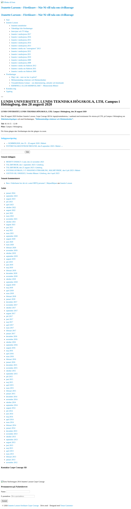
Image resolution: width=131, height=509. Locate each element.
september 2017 (12, 311)
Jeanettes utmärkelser (18, 26)
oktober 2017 (11, 308)
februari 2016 (11, 359)
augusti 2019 (10, 259)
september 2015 (12, 374)
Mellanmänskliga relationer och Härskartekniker (28, 80)
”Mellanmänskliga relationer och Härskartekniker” (54, 119)
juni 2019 (9, 265)
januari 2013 (10, 460)
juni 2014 (9, 414)
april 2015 (10, 385)
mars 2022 (10, 216)
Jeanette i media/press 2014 (21, 43)
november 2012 (11, 462)
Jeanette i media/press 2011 (21, 54)
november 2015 (11, 368)
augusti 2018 (10, 285)
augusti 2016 (10, 348)
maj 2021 (9, 230)
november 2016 (11, 339)
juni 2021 (9, 228)
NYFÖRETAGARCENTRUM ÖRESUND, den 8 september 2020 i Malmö (34, 146)
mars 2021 (10, 233)
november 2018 (11, 276)
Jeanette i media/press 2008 (21, 63)
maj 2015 (9, 382)
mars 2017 (10, 328)
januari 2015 (10, 394)
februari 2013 (11, 457)
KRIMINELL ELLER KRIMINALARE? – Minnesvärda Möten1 (34, 86)
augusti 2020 (10, 239)
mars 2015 (10, 388)
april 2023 (10, 205)
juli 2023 (9, 202)
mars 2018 (10, 293)
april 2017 (10, 325)
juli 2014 (9, 411)
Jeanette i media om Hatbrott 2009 (23, 71)
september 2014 (12, 405)
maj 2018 (9, 288)
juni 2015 (9, 379)
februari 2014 (11, 425)
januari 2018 (10, 299)
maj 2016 (9, 351)
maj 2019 (9, 268)
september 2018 (12, 282)
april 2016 (10, 354)
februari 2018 (11, 296)
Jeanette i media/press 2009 (21, 60)
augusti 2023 (10, 199)
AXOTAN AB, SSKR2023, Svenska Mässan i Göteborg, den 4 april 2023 (32, 173)
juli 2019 (9, 262)
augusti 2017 (10, 313)
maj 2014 (9, 417)
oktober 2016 (11, 342)
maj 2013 (9, 448)
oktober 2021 (11, 222)
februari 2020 (11, 248)
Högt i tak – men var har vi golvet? (24, 77)
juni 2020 (9, 242)
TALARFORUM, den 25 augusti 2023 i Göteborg (24, 168)
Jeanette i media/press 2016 (21, 37)
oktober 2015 (11, 371)
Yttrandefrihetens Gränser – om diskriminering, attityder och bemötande (37, 83)
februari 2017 (11, 331)
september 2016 (12, 345)
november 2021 (11, 219)
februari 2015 (11, 391)
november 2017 (11, 305)
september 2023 (12, 196)
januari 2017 (10, 334)
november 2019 (11, 250)
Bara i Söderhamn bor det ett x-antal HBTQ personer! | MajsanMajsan (31, 183)
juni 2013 (9, 445)
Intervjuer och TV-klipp (20, 31)
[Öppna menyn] (2, 96)
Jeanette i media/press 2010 (21, 57)
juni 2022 (9, 213)
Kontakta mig (11, 89)
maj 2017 (9, 322)
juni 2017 (9, 319)
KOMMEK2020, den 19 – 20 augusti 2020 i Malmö (26, 143)
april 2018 (10, 291)
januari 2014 (10, 428)
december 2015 (11, 365)
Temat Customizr (66, 506)
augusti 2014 (10, 408)
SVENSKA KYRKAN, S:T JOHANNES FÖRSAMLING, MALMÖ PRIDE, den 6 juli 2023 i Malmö (43, 170)
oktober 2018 (11, 279)
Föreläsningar (11, 74)
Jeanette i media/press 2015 (21, 40)
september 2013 (12, 440)
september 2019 (12, 256)
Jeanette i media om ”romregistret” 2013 (26, 48)
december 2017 (11, 302)
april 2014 (10, 420)
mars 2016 (10, 356)
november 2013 (11, 434)
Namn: (3, 492)
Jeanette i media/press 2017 (21, 34)
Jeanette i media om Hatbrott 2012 (23, 66)
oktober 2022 (11, 207)
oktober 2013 (11, 437)
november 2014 (11, 399)
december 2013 (11, 431)
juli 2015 (9, 377)
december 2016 (11, 336)
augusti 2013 (10, 442)
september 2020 (12, 236)
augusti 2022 (10, 210)
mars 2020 (10, 245)
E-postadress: (6, 496)
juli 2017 (9, 316)
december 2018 (11, 273)
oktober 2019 (11, 253)
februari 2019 (11, 271)
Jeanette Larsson (12, 23)
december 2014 (11, 397)
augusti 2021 (10, 225)
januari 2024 (10, 193)
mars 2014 (10, 422)
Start (8, 20)
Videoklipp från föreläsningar (22, 28)
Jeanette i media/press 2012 (21, 51)
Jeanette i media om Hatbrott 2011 (23, 69)
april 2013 (10, 451)
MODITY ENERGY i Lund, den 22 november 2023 (25, 162)
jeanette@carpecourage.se (68, 477)
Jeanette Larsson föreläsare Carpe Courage (23, 506)
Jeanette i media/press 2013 (21, 46)
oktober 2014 (11, 402)
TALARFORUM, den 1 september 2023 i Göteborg (24, 165)
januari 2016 (10, 362)
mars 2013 (10, 454)
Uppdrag (9, 91)
